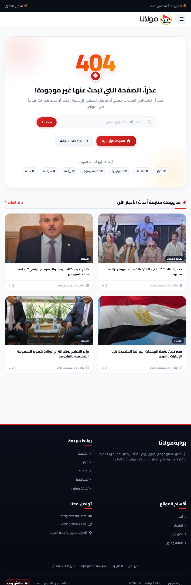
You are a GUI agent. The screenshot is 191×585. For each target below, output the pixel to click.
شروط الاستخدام (63, 566)
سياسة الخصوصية (93, 566)
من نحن (133, 566)
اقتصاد (84, 471)
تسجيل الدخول (14, 5)
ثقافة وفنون (80, 488)
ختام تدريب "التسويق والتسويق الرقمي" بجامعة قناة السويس (52, 271)
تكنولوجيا (82, 480)
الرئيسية (83, 453)
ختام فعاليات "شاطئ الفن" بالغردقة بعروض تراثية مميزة (145, 271)
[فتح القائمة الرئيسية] (181, 19)
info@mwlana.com (73, 516)
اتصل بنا (117, 566)
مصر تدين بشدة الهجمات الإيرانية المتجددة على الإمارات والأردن (147, 353)
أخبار (86, 462)
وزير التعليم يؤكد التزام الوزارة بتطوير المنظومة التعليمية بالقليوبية (53, 353)
